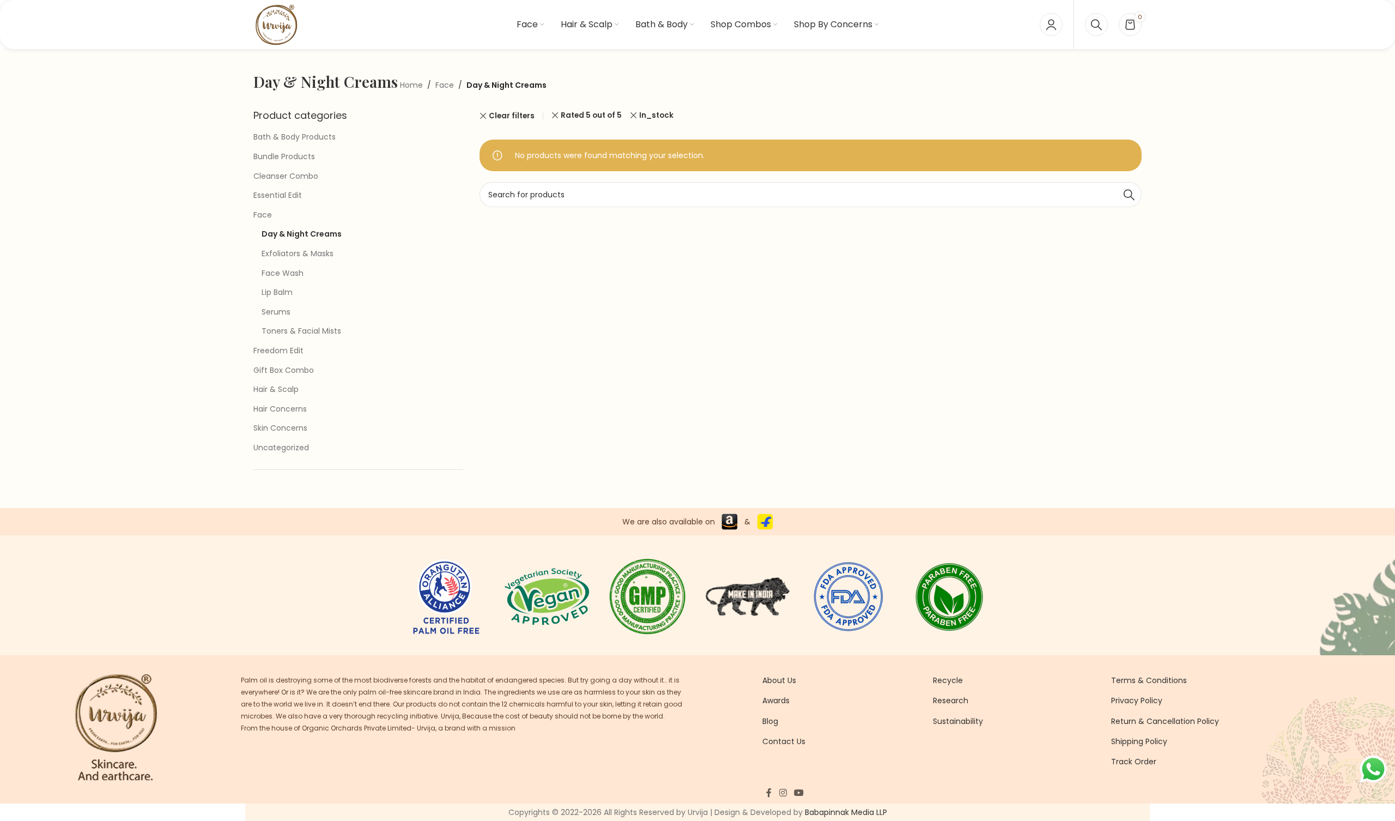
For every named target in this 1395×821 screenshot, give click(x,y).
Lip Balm (277, 292)
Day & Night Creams (302, 233)
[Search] (1096, 24)
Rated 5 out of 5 (591, 115)
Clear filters (512, 115)
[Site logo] (276, 24)
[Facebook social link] (768, 792)
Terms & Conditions (1149, 680)
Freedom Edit (278, 350)
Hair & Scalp (276, 389)
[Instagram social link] (782, 792)
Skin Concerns (280, 427)
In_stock (656, 115)
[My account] (1051, 24)
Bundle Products (284, 156)
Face (444, 85)
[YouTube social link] (798, 792)
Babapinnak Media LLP (846, 812)
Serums (276, 311)
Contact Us (783, 741)
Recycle (948, 680)
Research (950, 700)
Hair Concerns (280, 408)
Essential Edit (277, 195)
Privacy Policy (1136, 700)
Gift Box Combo (283, 370)
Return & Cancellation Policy (1165, 721)
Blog (770, 721)
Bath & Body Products (294, 136)
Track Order (1133, 761)
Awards (776, 700)
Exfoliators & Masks (297, 253)
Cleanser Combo (285, 176)
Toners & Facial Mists (301, 330)
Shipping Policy (1139, 741)
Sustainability (958, 721)
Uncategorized (281, 447)
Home (411, 85)
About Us (779, 680)
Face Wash (283, 273)
